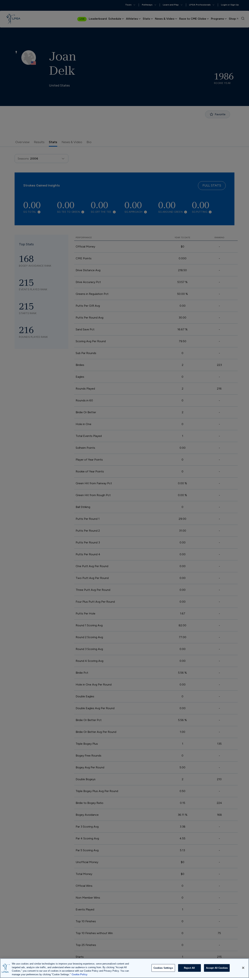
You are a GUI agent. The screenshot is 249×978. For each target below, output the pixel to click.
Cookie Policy (79, 974)
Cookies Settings (163, 968)
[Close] (243, 968)
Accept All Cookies (217, 968)
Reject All (189, 968)
